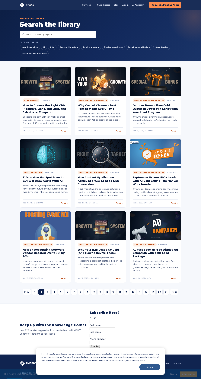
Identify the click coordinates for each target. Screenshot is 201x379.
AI (44, 47)
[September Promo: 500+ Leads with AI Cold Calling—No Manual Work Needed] (155, 153)
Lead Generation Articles (93, 100)
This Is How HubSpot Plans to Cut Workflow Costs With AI (43, 179)
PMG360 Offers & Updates (34, 53)
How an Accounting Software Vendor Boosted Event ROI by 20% (44, 253)
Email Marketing (91, 47)
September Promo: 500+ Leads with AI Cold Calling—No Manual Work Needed (155, 181)
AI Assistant (138, 5)
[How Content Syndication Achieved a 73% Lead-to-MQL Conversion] (100, 153)
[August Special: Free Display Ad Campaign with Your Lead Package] (155, 225)
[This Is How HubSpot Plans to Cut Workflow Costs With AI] (45, 153)
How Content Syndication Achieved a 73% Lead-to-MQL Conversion (99, 181)
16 (133, 292)
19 (153, 292)
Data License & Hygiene (139, 47)
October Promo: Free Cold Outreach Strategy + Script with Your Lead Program (155, 109)
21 (166, 292)
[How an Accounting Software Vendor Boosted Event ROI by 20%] (45, 225)
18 (146, 292)
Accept (150, 367)
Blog (116, 5)
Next (174, 292)
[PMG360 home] (27, 5)
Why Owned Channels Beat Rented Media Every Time (97, 107)
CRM (52, 47)
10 (94, 292)
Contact (177, 363)
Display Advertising (113, 47)
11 (100, 292)
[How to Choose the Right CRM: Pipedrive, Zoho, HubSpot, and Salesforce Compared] (45, 81)
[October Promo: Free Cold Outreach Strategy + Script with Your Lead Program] (155, 81)
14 (120, 292)
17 (140, 292)
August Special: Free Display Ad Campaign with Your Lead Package (155, 253)
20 (159, 292)
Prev (26, 292)
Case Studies (103, 5)
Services (86, 5)
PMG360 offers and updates (149, 100)
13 (113, 292)
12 (107, 292)
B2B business (31, 100)
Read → (64, 131)
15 (126, 292)
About (125, 5)
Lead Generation (30, 47)
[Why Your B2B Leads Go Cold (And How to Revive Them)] (100, 225)
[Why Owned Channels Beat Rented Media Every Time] (100, 81)
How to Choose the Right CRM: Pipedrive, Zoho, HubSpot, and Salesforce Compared (44, 109)
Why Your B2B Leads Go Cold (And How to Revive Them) (98, 251)
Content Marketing (69, 47)
